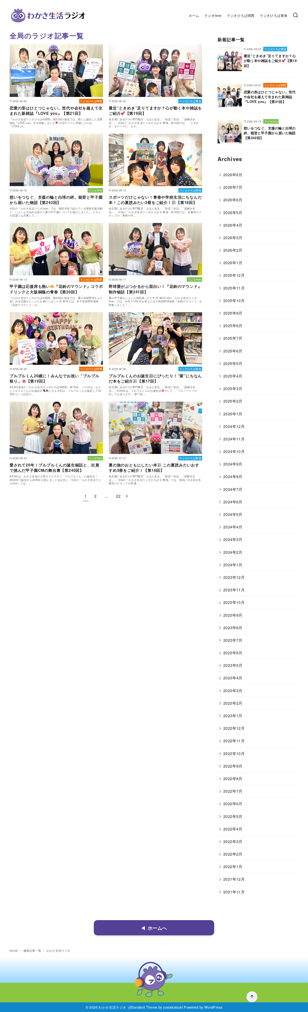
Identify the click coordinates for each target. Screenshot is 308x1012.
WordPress (213, 1007)
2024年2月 (233, 552)
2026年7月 (233, 187)
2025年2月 (233, 401)
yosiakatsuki (173, 1007)
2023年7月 (233, 640)
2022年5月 (233, 816)
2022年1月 (233, 866)
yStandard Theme (142, 1007)
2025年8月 (233, 325)
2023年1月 (233, 715)
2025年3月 (233, 388)
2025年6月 (233, 351)
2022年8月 (233, 778)
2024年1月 (233, 564)
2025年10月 (234, 300)
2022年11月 (234, 740)
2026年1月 (233, 262)
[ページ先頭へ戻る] (251, 996)
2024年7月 (233, 489)
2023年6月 (233, 652)
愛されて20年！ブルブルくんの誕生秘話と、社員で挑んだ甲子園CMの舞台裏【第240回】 (54, 467)
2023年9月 (233, 615)
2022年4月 (233, 829)
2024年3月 (233, 539)
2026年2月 (233, 250)
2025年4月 (233, 376)
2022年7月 (233, 791)
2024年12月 (234, 426)
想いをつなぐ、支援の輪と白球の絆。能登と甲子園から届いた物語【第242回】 (56, 199)
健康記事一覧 (32, 950)
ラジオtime (213, 15)
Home (14, 950)
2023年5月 (233, 665)
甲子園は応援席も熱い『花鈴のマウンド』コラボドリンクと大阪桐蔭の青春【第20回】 (56, 288)
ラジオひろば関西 (240, 15)
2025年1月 (233, 414)
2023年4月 (233, 678)
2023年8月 (233, 627)
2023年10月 (234, 602)
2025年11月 (234, 288)
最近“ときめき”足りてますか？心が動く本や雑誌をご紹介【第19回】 (155, 110)
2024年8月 (233, 476)
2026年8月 (233, 174)
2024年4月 (233, 527)
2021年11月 (234, 892)
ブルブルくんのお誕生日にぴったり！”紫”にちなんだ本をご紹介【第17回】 (155, 378)
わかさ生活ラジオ (58, 950)
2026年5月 (233, 212)
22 (118, 496)
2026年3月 (233, 237)
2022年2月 (233, 854)
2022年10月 (234, 753)
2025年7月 (233, 338)
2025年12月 (234, 275)
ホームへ (157, 927)
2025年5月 (233, 363)
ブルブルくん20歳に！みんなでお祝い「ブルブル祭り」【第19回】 (54, 378)
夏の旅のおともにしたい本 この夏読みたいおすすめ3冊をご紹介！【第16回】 (154, 467)
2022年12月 (234, 728)
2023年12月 (234, 577)
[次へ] (126, 496)
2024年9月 (233, 464)
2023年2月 (233, 703)
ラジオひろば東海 (273, 15)
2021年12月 (234, 879)
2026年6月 (233, 199)
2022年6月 (233, 803)
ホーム (194, 15)
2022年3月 (233, 841)
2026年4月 (233, 225)
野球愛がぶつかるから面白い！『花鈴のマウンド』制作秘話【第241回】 (155, 288)
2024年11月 (234, 439)
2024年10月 (234, 451)
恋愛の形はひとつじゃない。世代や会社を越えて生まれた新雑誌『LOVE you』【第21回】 (56, 110)
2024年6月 (233, 502)
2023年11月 (234, 590)
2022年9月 (233, 766)
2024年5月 (233, 514)
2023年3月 (233, 690)
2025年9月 (233, 313)
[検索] (295, 15)
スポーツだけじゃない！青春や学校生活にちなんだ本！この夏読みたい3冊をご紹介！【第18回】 (155, 199)
